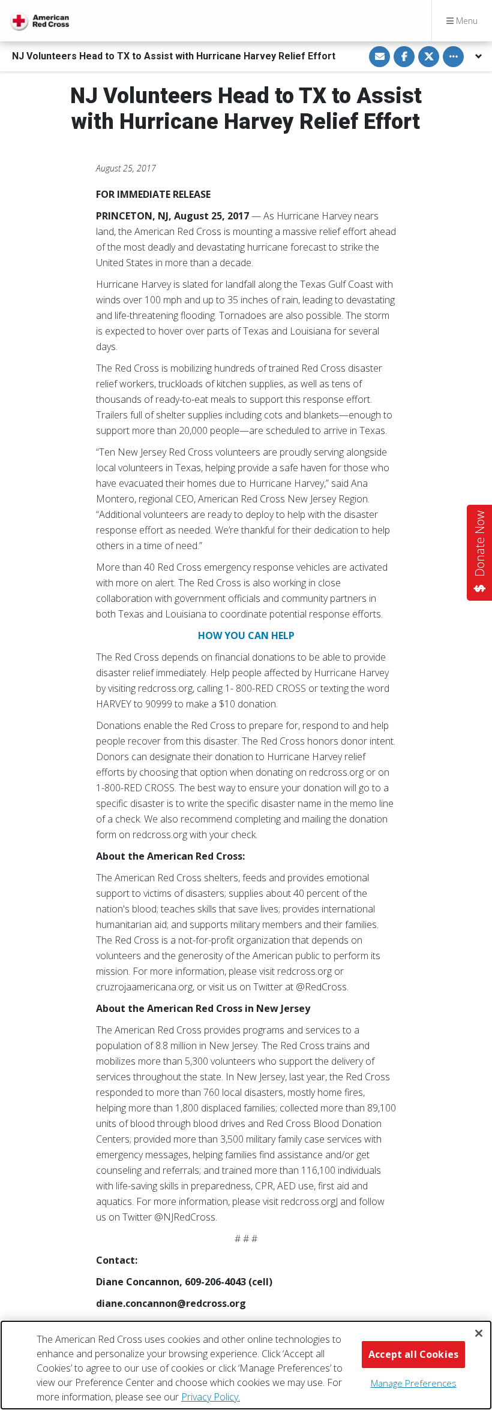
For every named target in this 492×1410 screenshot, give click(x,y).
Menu (466, 20)
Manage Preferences (414, 1383)
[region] (246, 1365)
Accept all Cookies (413, 1354)
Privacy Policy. (210, 1396)
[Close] (479, 1333)
